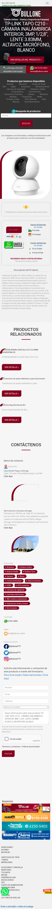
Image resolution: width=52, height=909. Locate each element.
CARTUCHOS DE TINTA (10, 857)
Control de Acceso (14, 581)
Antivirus (10, 567)
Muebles (13, 97)
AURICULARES (7, 847)
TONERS (4, 860)
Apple (13, 87)
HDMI (9, 585)
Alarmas (15, 102)
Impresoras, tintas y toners (17, 603)
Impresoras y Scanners (13, 94)
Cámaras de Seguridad (16, 89)
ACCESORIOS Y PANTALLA (12, 867)
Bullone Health (12, 572)
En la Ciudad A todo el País (38, 248)
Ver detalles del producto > (26, 59)
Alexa (22, 576)
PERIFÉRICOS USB (8, 877)
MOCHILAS (5, 852)
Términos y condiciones (11, 747)
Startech (10, 84)
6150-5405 (13, 621)
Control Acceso (35, 92)
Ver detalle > (11, 367)
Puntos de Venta (38, 84)
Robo (44, 99)
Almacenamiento (42, 87)
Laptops (31, 94)
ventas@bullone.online (39, 71)
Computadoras (17, 92)
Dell (4, 87)
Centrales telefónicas (15, 594)
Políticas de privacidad (31, 747)
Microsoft (23, 84)
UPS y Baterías (31, 99)
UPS (3, 883)
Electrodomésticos (32, 102)
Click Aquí (8, 476)
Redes (39, 97)
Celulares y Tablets (37, 89)
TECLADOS (5, 872)
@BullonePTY (15, 646)
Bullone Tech (30, 572)
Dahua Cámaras (34, 581)
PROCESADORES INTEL (10, 890)
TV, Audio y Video (12, 99)
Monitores (44, 94)
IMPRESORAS (6, 862)
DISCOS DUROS (7, 880)
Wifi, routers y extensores (17, 599)
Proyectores (27, 97)
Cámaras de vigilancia (15, 590)
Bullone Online (26, 567)
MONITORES (6, 870)
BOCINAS (5, 850)
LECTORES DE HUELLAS (10, 898)
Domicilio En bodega (38, 229)
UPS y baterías (23, 585)
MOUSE (4, 875)
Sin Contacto (12, 608)
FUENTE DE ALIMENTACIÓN (12, 885)
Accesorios (25, 87)
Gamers (10, 576)
